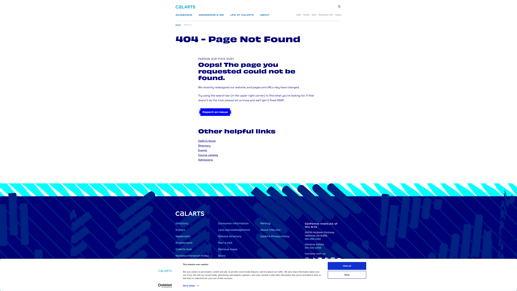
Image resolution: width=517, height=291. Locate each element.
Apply (338, 15)
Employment (184, 243)
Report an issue (215, 112)
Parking (265, 224)
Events (202, 150)
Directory (204, 146)
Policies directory (229, 236)
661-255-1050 (313, 239)
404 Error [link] (188, 25)
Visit (298, 15)
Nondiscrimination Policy (192, 256)
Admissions (205, 160)
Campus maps (227, 249)
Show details (189, 286)
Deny (347, 274)
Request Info (326, 15)
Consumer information (233, 224)
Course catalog (208, 155)
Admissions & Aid (211, 15)
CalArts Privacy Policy (274, 236)
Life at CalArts (242, 15)
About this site (270, 230)
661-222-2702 (313, 248)
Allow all (347, 266)
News (306, 15)
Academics (184, 15)
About (265, 15)
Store (222, 256)
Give (314, 15)
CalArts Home (207, 141)
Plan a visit (225, 243)
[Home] (185, 6)
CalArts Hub (184, 249)
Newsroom (183, 236)
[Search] (339, 6)
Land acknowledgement (234, 230)
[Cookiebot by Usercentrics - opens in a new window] (165, 286)
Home (178, 25)
